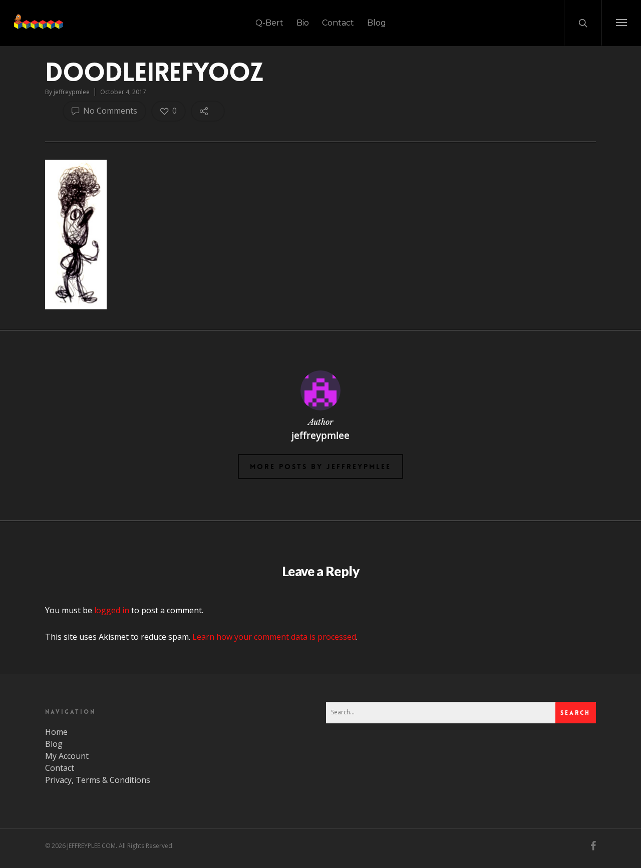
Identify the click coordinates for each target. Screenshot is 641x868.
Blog (376, 23)
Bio (302, 23)
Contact (338, 23)
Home (56, 732)
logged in (111, 610)
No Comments (109, 110)
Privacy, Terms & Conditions (97, 780)
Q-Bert (269, 23)
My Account (67, 756)
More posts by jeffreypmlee (320, 466)
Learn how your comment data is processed (274, 636)
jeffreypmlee (72, 92)
